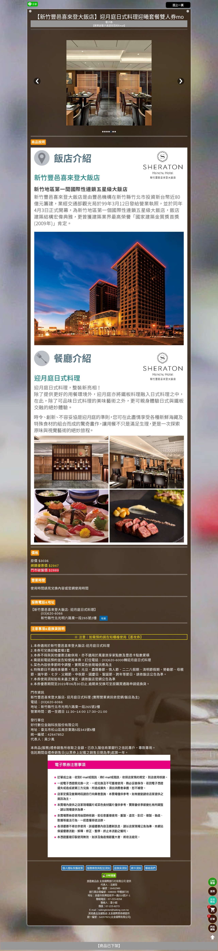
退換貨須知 (120, 868)
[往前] (37, 81)
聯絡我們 (150, 868)
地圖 (103, 618)
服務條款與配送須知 (98, 868)
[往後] (180, 81)
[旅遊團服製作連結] (212, 900)
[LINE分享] (32, 4)
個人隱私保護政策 (73, 868)
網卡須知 (136, 868)
